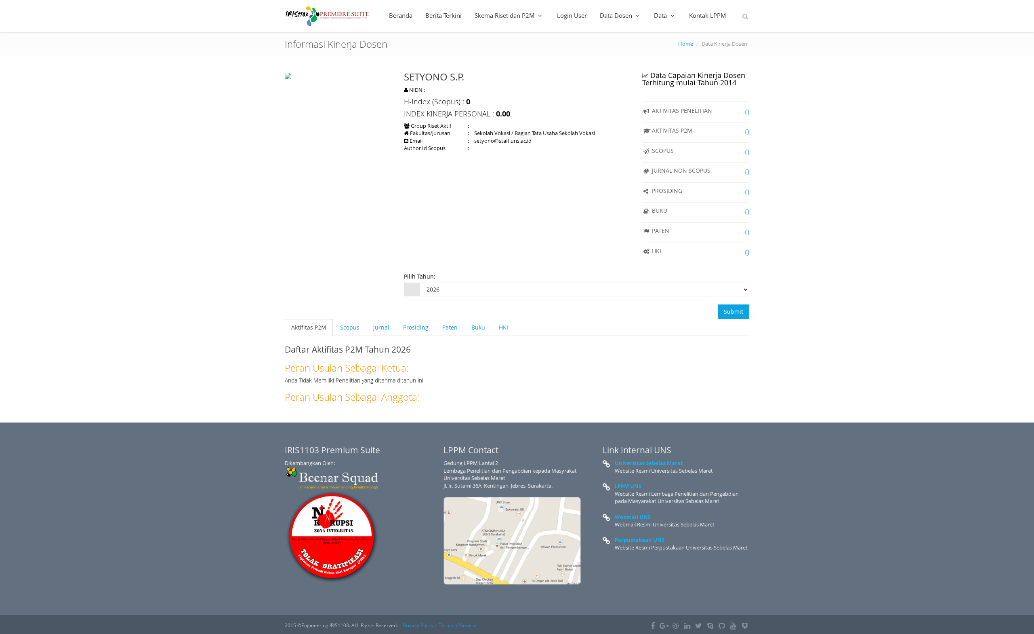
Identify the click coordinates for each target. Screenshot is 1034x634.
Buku (478, 327)
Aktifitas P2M (308, 327)
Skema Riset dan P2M (505, 15)
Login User (572, 15)
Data (661, 15)
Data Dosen (617, 15)
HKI (503, 327)
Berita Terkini (443, 15)
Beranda (400, 15)
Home (685, 43)
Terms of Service (458, 625)
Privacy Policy (418, 625)
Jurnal (381, 327)
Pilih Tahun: (419, 276)
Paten (450, 327)
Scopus (349, 327)
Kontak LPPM (707, 15)
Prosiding (416, 327)
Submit (733, 311)
